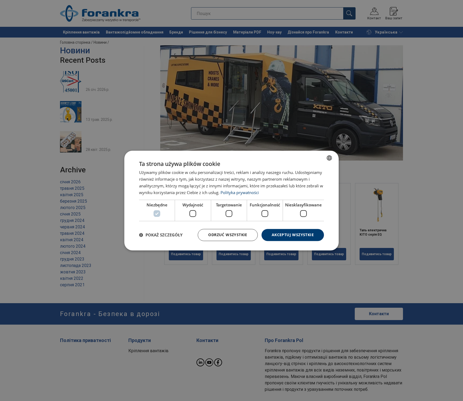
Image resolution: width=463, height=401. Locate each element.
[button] (160, 235)
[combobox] (329, 158)
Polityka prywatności (240, 192)
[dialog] (231, 200)
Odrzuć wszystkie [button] (227, 234)
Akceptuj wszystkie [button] (293, 234)
